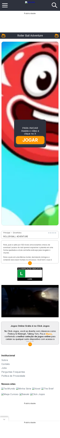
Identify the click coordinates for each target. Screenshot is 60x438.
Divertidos (17, 233)
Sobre (4, 360)
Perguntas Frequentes (13, 371)
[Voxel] (36, 388)
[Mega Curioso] (9, 394)
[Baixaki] (24, 394)
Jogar (30, 140)
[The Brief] (47, 388)
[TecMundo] (8, 388)
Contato (5, 364)
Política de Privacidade (13, 375)
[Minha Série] (23, 388)
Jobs (4, 368)
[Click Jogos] (30, 2)
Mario (49, 333)
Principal (6, 233)
